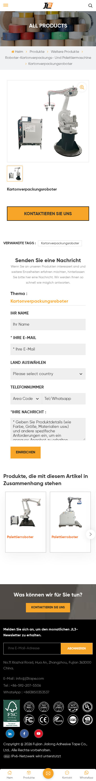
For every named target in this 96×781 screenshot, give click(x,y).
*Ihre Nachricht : (28, 412)
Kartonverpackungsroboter (60, 243)
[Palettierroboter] (25, 512)
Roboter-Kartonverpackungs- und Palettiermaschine (48, 58)
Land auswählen (28, 363)
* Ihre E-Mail (23, 338)
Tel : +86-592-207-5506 (22, 686)
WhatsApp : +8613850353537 (26, 692)
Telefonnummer (27, 387)
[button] (90, 534)
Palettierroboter (20, 537)
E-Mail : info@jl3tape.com (23, 679)
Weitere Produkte (65, 52)
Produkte (37, 52)
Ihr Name (19, 313)
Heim (19, 52)
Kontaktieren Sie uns (48, 214)
